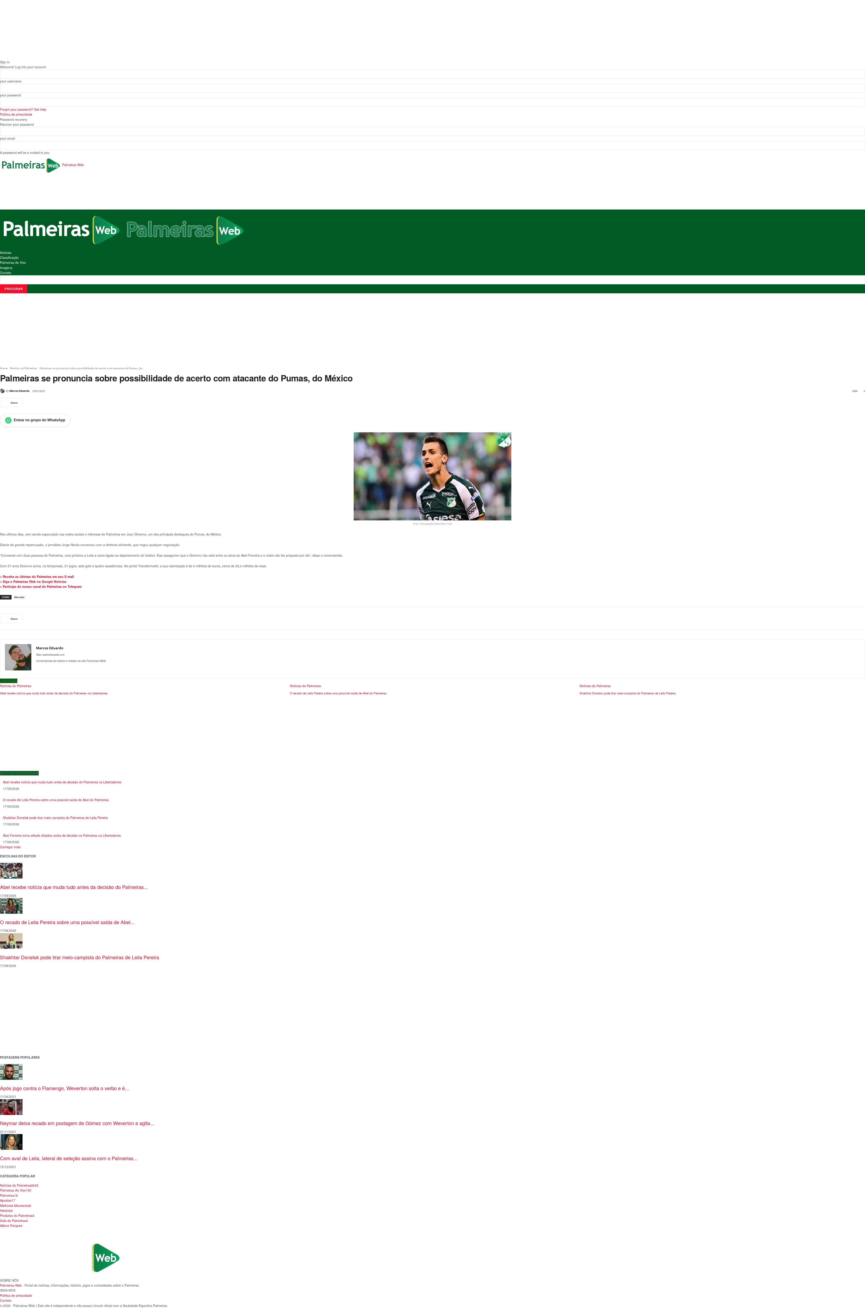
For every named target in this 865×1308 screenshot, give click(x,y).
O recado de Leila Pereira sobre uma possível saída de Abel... (67, 921)
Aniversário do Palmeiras (18, 986)
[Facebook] (31, 402)
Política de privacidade (16, 114)
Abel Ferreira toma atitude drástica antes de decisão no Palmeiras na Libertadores (62, 835)
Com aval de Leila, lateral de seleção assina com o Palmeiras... (68, 1158)
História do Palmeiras (16, 979)
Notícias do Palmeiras (23, 368)
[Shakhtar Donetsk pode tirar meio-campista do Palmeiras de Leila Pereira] (11, 940)
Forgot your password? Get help (23, 109)
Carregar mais (10, 847)
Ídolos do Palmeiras (14, 1029)
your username (11, 81)
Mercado (19, 597)
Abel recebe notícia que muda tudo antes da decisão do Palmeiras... (74, 886)
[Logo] (61, 229)
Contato (5, 272)
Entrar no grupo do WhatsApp (39, 420)
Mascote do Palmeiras (16, 1008)
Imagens (6, 267)
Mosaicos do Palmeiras (17, 1022)
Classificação (9, 257)
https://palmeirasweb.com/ (50, 654)
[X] (41, 402)
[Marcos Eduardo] (3, 391)
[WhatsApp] (62, 402)
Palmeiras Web (11, 1285)
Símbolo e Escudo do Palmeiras (23, 1001)
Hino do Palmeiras (13, 1015)
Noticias (5, 252)
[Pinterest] (51, 402)
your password (10, 95)
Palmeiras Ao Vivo (13, 262)
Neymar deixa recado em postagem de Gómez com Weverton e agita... (77, 1122)
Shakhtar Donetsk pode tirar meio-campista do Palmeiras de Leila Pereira (627, 693)
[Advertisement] (82, 192)
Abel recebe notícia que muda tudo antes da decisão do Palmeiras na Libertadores (54, 693)
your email (7, 138)
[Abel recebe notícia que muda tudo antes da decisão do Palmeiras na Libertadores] (11, 870)
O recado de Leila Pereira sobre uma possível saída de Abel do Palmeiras (338, 693)
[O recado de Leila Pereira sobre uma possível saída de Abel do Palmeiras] (11, 905)
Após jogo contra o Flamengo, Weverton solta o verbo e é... (64, 1088)
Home (4, 368)
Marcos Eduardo (19, 390)
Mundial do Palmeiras (16, 1043)
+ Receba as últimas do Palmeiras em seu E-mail (37, 576)
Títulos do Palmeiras (15, 1036)
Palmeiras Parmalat (14, 993)
